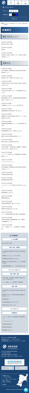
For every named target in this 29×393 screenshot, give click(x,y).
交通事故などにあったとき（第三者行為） (12, 105)
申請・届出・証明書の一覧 (14, 269)
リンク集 (23, 340)
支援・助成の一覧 (14, 308)
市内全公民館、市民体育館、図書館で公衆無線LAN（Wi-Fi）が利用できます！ (13, 148)
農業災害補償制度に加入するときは (10, 203)
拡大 (16, 10)
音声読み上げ (14, 18)
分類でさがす (12, 23)
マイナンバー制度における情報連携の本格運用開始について (13, 155)
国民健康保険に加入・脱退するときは (11, 130)
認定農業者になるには (7, 192)
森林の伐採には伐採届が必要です (10, 141)
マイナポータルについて (7, 161)
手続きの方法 (24, 23)
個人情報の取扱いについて (6, 340)
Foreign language (9, 7)
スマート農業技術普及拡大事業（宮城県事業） (13, 214)
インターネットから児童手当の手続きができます (13, 186)
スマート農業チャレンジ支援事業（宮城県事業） (13, 227)
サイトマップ (17, 340)
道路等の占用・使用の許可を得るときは (12, 77)
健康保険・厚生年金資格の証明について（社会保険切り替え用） (13, 117)
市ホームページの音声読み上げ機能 (8, 337)
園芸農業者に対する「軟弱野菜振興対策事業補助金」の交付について (13, 99)
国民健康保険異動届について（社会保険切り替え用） (13, 124)
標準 (11, 10)
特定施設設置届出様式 (7, 174)
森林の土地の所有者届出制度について (11, 136)
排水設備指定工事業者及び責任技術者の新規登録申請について (13, 71)
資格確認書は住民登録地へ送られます (11, 110)
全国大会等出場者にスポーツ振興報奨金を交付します (13, 91)
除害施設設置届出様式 (7, 179)
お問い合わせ (5, 368)
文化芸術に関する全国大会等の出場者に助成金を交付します (13, 84)
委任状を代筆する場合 (7, 44)
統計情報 (4, 384)
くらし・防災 (18, 23)
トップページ (6, 23)
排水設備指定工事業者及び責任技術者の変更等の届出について (13, 168)
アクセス (18, 368)
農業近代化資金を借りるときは (9, 208)
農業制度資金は (5, 198)
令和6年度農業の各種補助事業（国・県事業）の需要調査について (13, 220)
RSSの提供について (5, 339)
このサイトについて (15, 339)
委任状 (3, 49)
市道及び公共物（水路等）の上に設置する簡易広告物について (13, 55)
